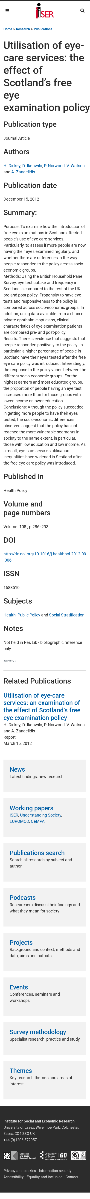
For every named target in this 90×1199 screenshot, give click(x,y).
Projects (21, 942)
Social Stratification (66, 615)
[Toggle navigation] (7, 10)
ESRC (19, 1155)
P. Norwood (54, 165)
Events (19, 987)
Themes (21, 1071)
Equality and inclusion (45, 1177)
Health (9, 615)
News (17, 769)
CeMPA (38, 821)
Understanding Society (40, 815)
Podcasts (23, 897)
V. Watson (76, 165)
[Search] (82, 10)
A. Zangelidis (23, 171)
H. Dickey (11, 165)
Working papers (31, 808)
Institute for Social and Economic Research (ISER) (45, 11)
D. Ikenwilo (32, 165)
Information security (55, 1171)
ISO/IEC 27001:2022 (78, 1155)
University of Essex (53, 1155)
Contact (72, 1177)
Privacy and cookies (19, 1171)
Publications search (37, 853)
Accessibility (13, 1177)
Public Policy (28, 615)
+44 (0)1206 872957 (20, 1140)
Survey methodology (38, 1032)
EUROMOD (19, 821)
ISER (14, 815)
